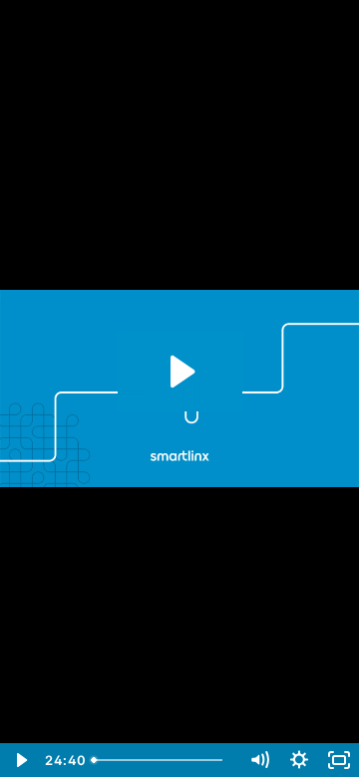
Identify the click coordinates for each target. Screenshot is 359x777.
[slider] (161, 760)
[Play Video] (20, 760)
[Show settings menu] (299, 760)
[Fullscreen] (339, 760)
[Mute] (259, 760)
